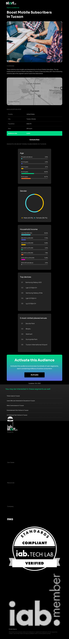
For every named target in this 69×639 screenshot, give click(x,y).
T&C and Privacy (12, 493)
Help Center (11, 499)
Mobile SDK (11, 452)
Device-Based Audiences (15, 439)
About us (10, 510)
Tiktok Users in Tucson (13, 396)
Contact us (11, 496)
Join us (9, 513)
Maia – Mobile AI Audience (16, 435)
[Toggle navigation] (62, 3)
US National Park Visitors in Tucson (17, 415)
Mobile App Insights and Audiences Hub (20, 469)
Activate (34, 375)
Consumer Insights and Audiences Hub (20, 466)
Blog (8, 489)
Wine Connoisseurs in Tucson (15, 405)
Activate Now (34, 139)
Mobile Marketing (13, 472)
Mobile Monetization (14, 476)
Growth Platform (13, 449)
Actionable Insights (14, 455)
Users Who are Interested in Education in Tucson (21, 400)
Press (9, 516)
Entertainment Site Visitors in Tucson (17, 410)
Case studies (11, 486)
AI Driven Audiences (14, 442)
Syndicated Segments (14, 445)
